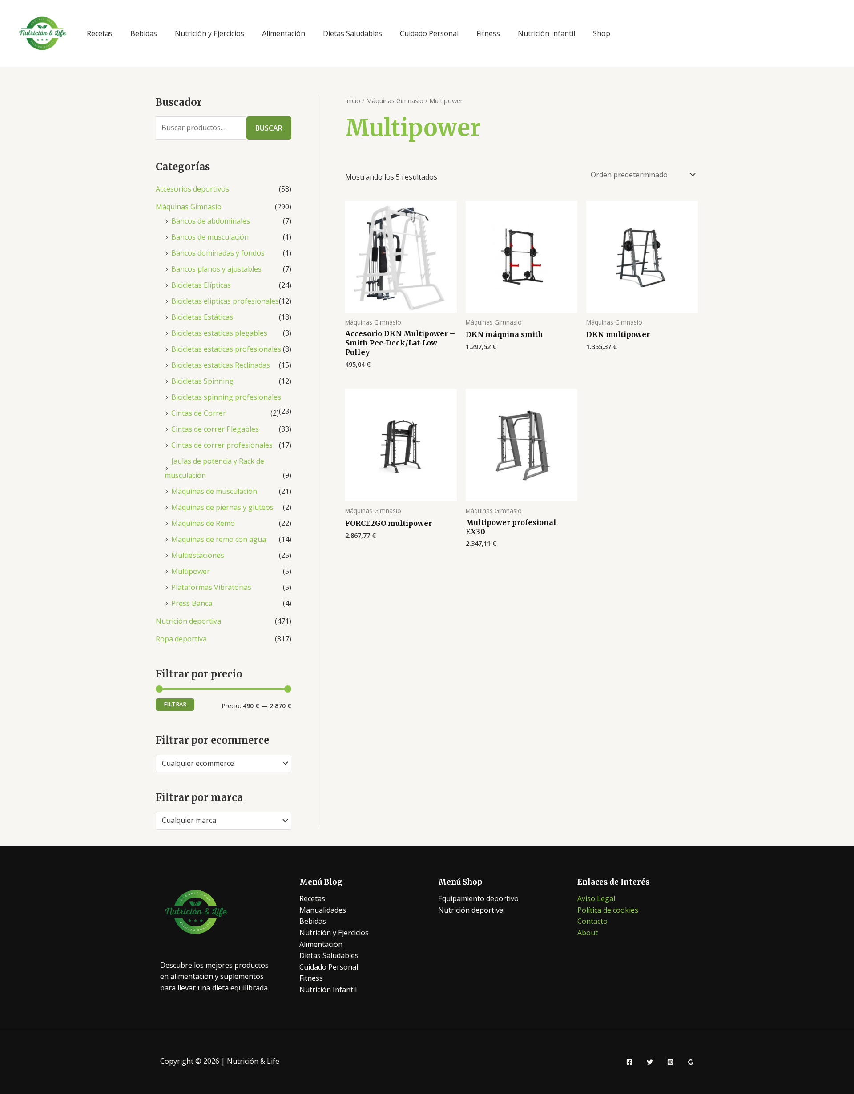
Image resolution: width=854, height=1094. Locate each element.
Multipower (190, 571)
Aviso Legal (596, 898)
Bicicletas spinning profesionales (226, 397)
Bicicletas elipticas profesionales (225, 301)
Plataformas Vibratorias (211, 587)
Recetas (100, 33)
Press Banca (191, 603)
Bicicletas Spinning (202, 381)
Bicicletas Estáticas (202, 317)
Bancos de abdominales (210, 221)
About (587, 933)
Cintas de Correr (198, 413)
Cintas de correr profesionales (222, 445)
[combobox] (223, 764)
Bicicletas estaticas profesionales (226, 349)
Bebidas (143, 33)
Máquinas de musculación (214, 491)
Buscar (268, 128)
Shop (601, 33)
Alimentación (283, 33)
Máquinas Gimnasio (189, 207)
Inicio (352, 100)
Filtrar (175, 704)
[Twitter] (650, 1062)
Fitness (488, 33)
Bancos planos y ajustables (216, 269)
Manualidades (322, 910)
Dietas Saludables (352, 33)
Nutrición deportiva (188, 621)
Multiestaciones (197, 555)
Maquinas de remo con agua (218, 539)
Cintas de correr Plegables (215, 429)
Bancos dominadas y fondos (218, 253)
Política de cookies (607, 910)
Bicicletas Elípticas (201, 285)
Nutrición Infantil (546, 33)
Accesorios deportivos (192, 189)
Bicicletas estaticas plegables (219, 333)
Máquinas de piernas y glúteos (222, 507)
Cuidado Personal (429, 33)
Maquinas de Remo (203, 523)
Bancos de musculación (210, 237)
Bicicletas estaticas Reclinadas (220, 365)
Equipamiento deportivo (478, 898)
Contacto (592, 921)
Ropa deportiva (181, 639)
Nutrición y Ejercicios (209, 33)
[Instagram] (670, 1062)
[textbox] (219, 764)
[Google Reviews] (691, 1062)
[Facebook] (629, 1062)
